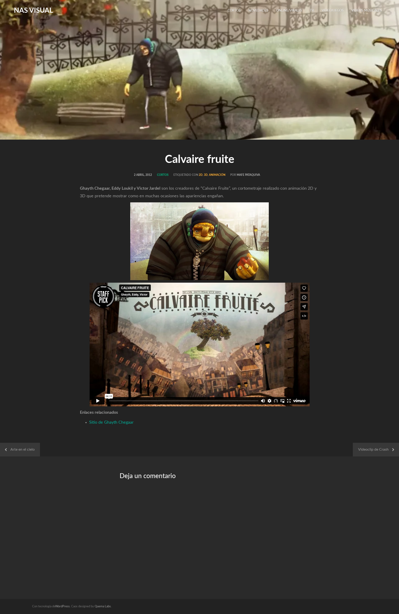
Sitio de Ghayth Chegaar (111, 422)
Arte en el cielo (22, 449)
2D (201, 175)
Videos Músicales (366, 10)
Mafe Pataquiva (248, 175)
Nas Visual (33, 10)
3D (206, 175)
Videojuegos (333, 10)
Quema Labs (103, 606)
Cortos (234, 10)
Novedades (258, 10)
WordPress (62, 606)
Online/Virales (289, 10)
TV (312, 10)
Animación (217, 175)
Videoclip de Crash (373, 449)
